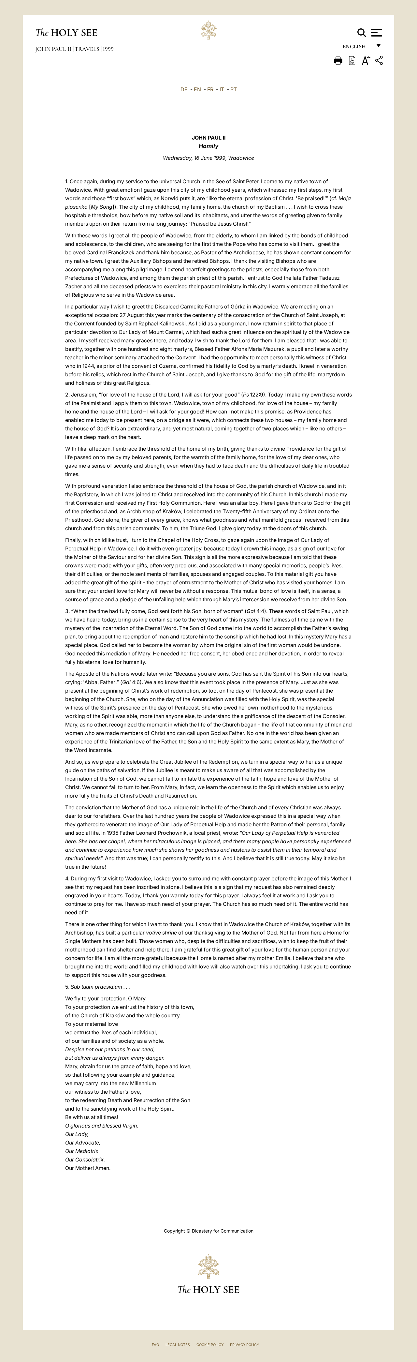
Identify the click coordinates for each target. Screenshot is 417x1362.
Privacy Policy (244, 1344)
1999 (108, 48)
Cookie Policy (209, 1344)
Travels (88, 48)
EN (197, 89)
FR (210, 89)
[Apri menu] (375, 32)
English (357, 48)
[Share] (379, 61)
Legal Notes (177, 1344)
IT (222, 89)
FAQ (155, 1344)
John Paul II (54, 48)
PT (233, 89)
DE (184, 89)
